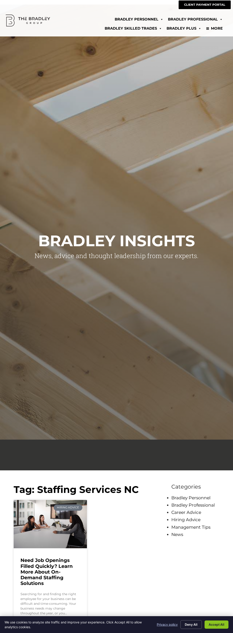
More (217, 28)
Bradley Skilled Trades (131, 28)
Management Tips (190, 527)
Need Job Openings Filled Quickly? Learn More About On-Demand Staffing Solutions (46, 571)
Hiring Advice (185, 519)
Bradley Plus (181, 28)
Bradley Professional (193, 19)
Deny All (191, 624)
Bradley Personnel (136, 19)
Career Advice (186, 512)
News (177, 534)
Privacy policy (167, 624)
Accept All (216, 624)
